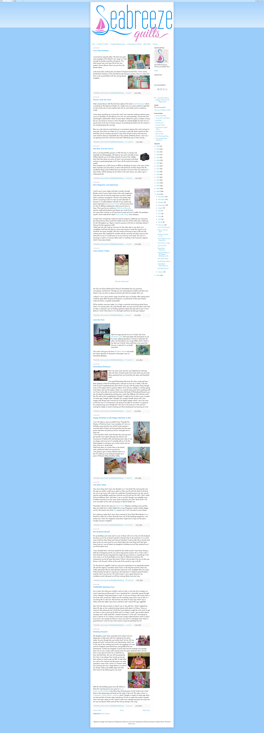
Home (93, 44)
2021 (158, 157)
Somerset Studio (113, 204)
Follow (156, 70)
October (161, 202)
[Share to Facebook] (139, 93)
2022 (158, 154)
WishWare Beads (120, 351)
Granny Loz (160, 123)
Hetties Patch (120, 506)
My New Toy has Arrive (103, 149)
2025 (158, 146)
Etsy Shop (155, 44)
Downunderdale (161, 116)
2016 (158, 171)
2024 (158, 149)
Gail (115, 510)
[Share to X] (137, 93)
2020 (158, 160)
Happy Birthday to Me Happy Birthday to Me (112, 418)
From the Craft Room (163, 118)
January (161, 272)
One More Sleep (99, 485)
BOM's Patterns (147, 44)
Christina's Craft (116, 337)
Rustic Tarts (159, 134)
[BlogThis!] (136, 93)
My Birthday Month (101, 532)
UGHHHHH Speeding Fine (103, 587)
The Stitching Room (162, 136)
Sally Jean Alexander (124, 208)
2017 (158, 169)
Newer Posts (97, 710)
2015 (158, 174)
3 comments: (128, 478)
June (159, 213)
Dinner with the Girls (102, 100)
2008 (158, 194)
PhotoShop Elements (101, 367)
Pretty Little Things (122, 214)
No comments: (129, 142)
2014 (158, 177)
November (161, 199)
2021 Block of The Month (102, 44)
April (160, 219)
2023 (158, 152)
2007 (158, 275)
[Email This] (135, 93)
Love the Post (98, 320)
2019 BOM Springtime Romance (117, 44)
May (159, 216)
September (162, 205)
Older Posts (146, 710)
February (161, 225)
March (160, 222)
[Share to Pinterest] (140, 93)
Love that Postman (101, 51)
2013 (158, 180)
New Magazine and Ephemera (105, 185)
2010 (158, 188)
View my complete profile (162, 110)
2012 (158, 183)
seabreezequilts (161, 107)
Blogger (132, 723)
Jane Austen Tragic (101, 251)
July (159, 211)
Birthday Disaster (100, 632)
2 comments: (129, 178)
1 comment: (128, 93)
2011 (158, 186)
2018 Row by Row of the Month (134, 44)
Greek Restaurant (139, 104)
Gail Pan (158, 120)
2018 (158, 166)
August (160, 208)
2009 (158, 191)
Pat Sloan (159, 131)
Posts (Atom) (106, 713)
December (161, 196)
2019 (158, 163)
